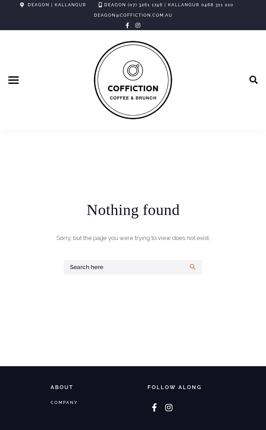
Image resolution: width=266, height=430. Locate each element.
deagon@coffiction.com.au (133, 15)
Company (64, 402)
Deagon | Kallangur (57, 4)
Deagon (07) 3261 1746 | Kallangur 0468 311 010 (168, 4)
